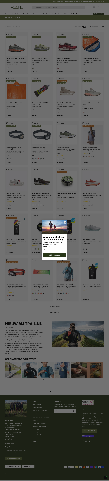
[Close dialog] (65, 222)
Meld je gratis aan (54, 255)
